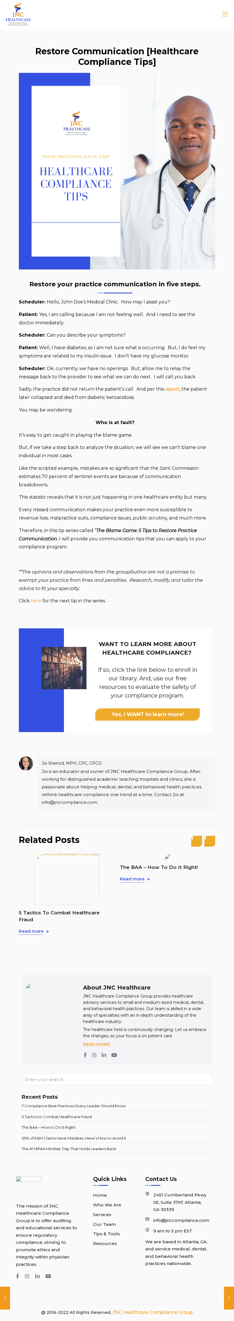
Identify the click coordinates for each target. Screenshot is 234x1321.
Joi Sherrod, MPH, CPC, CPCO (72, 763)
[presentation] (196, 841)
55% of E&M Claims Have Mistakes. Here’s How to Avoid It (164, 921)
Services (102, 1214)
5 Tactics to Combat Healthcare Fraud (57, 1116)
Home (100, 1195)
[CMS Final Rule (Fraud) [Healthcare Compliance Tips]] (5, 1298)
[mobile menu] (223, 14)
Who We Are (107, 1205)
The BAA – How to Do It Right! (58, 867)
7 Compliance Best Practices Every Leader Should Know (74, 1106)
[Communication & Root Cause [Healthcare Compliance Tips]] (229, 1298)
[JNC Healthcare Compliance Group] (18, 14)
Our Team (104, 1224)
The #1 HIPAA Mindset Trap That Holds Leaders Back (69, 1148)
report (172, 389)
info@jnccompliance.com (181, 1220)
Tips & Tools (106, 1233)
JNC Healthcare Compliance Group (152, 1312)
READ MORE (96, 1044)
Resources (105, 1243)
